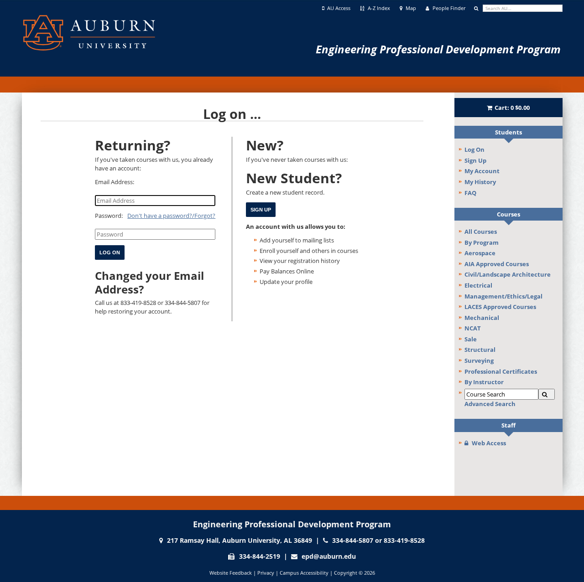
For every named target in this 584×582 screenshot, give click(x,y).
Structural (479, 349)
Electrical (478, 285)
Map (410, 8)
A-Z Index (378, 8)
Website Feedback (230, 572)
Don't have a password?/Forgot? (171, 215)
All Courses (480, 231)
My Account (482, 171)
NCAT (472, 328)
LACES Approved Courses (500, 307)
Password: (109, 215)
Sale (470, 339)
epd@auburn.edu (329, 556)
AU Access (338, 8)
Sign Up (475, 160)
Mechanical (481, 318)
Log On (474, 149)
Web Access (489, 443)
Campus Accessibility (304, 572)
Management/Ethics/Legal (503, 296)
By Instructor (484, 382)
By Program (481, 242)
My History (480, 182)
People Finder (448, 8)
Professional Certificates (500, 371)
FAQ (470, 193)
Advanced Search (490, 404)
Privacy (265, 572)
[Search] (546, 394)
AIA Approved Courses (496, 264)
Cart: (512, 107)
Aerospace (479, 253)
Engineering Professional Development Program (438, 49)
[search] (523, 8)
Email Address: (114, 182)
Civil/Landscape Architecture (507, 274)
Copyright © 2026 (354, 572)
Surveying (479, 360)
